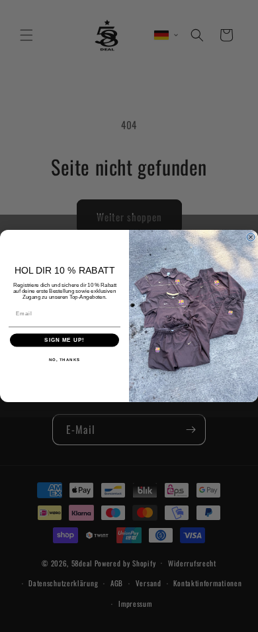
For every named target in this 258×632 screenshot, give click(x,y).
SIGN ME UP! (64, 340)
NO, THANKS (65, 360)
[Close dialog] (251, 237)
